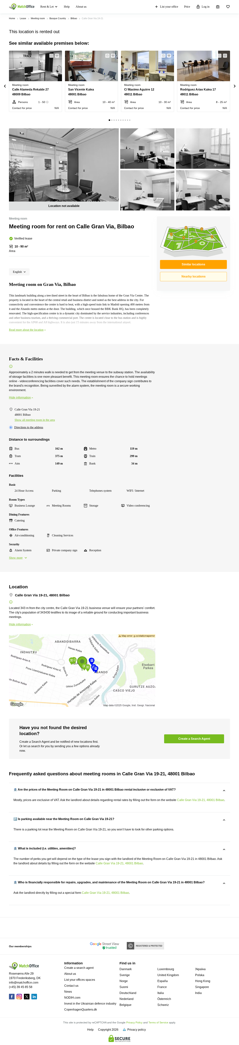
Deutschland (128, 993)
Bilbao (74, 18)
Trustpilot (14, 927)
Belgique (125, 1004)
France (162, 987)
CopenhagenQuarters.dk (80, 1009)
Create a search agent (79, 967)
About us (81, 6)
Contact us (71, 985)
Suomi (124, 987)
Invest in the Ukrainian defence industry (90, 1003)
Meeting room (38, 18)
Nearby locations (193, 276)
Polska (199, 975)
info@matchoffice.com (23, 982)
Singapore (202, 987)
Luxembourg (165, 969)
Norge (124, 981)
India (198, 993)
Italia (160, 993)
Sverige (125, 975)
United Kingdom (168, 975)
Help (67, 6)
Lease (23, 18)
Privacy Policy (134, 1022)
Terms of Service (158, 1022)
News (68, 991)
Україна (200, 969)
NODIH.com (72, 997)
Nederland (127, 998)
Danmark (126, 969)
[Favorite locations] (228, 7)
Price (187, 6)
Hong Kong (202, 981)
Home (12, 18)
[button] (50, 56)
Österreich (164, 998)
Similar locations (193, 264)
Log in (205, 6)
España (162, 981)
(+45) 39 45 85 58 (20, 987)
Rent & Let (47, 6)
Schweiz (163, 1004)
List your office (169, 6)
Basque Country (57, 18)
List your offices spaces (79, 979)
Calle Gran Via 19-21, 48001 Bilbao (200, 800)
